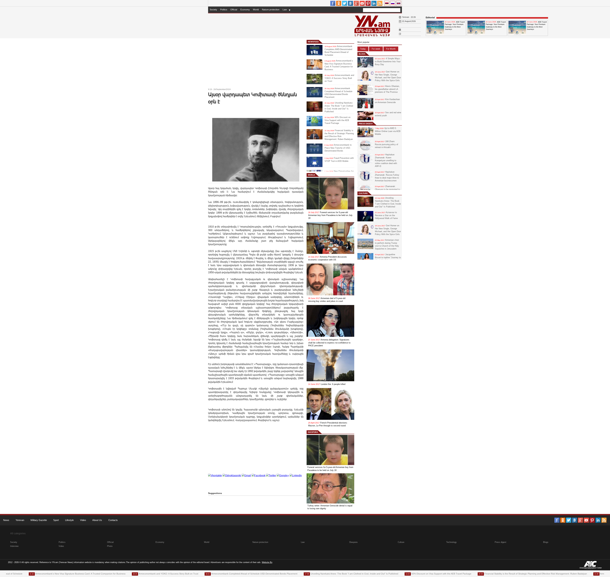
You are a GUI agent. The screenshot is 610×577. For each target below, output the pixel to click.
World (256, 9)
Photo (109, 546)
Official (233, 9)
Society (213, 9)
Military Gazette (38, 520)
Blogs (362, 54)
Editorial (430, 17)
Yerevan (20, 520)
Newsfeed (313, 42)
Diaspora (313, 432)
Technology (451, 542)
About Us (97, 520)
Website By (267, 562)
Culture (363, 193)
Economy (245, 9)
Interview (14, 546)
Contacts (113, 520)
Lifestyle (69, 520)
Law (285, 9)
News (6, 520)
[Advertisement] (256, 63)
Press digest (366, 124)
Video (83, 520)
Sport (56, 520)
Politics (223, 9)
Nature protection (270, 9)
